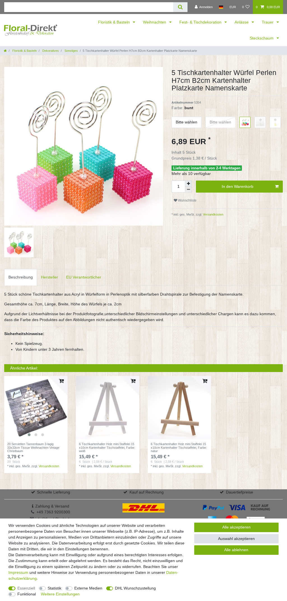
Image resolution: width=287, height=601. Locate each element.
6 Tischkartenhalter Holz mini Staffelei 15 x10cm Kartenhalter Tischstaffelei (107, 447)
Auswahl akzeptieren (236, 538)
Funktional (26, 594)
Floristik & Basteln (114, 22)
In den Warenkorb (237, 186)
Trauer (268, 22)
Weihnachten (155, 22)
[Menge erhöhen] (188, 184)
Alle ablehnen (236, 550)
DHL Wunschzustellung (135, 588)
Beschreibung (20, 277)
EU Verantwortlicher (83, 277)
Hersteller (49, 277)
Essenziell (26, 588)
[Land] (221, 7)
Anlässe (242, 22)
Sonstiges (71, 50)
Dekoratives (50, 50)
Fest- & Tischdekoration (201, 22)
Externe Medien (88, 588)
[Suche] (180, 7)
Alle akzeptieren (236, 527)
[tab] (20, 277)
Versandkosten (212, 214)
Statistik (54, 588)
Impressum (18, 572)
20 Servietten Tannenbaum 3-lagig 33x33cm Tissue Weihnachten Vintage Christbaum (33, 447)
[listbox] (36, 407)
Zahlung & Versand (52, 506)
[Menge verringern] (188, 190)
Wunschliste (186, 200)
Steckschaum (262, 38)
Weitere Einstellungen (60, 594)
